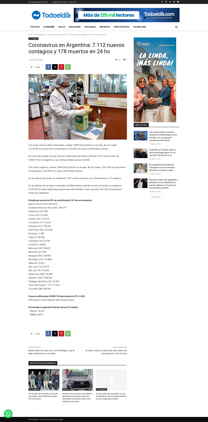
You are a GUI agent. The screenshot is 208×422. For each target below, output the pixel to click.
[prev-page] (30, 408)
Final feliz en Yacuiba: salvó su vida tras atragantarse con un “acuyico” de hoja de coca (162, 152)
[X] (170, 2)
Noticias (66, 389)
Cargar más (155, 197)
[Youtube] (178, 2)
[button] (176, 26)
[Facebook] (162, 2)
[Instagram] (166, 2)
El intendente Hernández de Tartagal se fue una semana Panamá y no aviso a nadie (161, 167)
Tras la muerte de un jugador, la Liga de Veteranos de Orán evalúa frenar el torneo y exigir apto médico (111, 396)
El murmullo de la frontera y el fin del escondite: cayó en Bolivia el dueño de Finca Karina (43, 396)
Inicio (30, 34)
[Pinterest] (61, 67)
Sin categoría (40, 34)
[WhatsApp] (68, 67)
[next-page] (35, 408)
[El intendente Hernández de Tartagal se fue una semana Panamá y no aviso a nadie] (140, 168)
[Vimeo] (174, 2)
